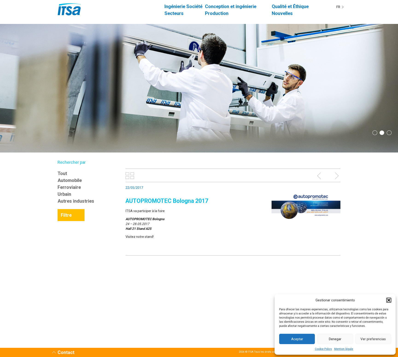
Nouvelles (282, 13)
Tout (62, 173)
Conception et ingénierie (230, 6)
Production (216, 13)
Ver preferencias (373, 339)
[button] (388, 300)
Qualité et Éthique (290, 6)
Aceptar (297, 339)
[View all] (130, 175)
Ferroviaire (69, 187)
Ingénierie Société (183, 6)
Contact (66, 352)
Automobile (70, 180)
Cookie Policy (323, 349)
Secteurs (174, 13)
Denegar (335, 339)
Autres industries (76, 201)
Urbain (64, 194)
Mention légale (343, 349)
